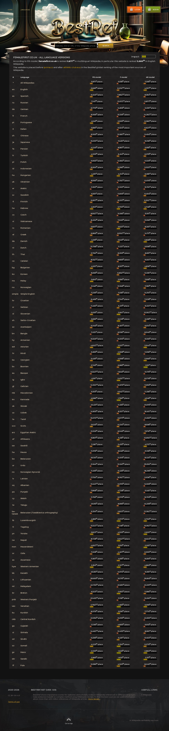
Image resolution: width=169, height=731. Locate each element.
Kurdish (24, 612)
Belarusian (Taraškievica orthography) (39, 512)
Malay (23, 281)
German (24, 109)
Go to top (68, 723)
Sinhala (24, 632)
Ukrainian (25, 182)
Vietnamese (26, 221)
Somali (23, 645)
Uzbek (23, 412)
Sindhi (23, 639)
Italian (23, 129)
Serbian (24, 307)
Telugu (23, 505)
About (54, 10)
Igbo (22, 379)
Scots (23, 426)
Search (105, 46)
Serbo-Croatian (28, 320)
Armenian (25, 340)
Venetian (24, 606)
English (24, 89)
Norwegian (25, 287)
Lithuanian (25, 579)
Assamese (25, 560)
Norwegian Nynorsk (30, 472)
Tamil (23, 419)
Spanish (24, 96)
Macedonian (26, 393)
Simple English (27, 294)
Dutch (23, 248)
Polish (23, 162)
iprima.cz (48, 67)
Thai (22, 254)
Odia (22, 553)
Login (137, 10)
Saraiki (23, 659)
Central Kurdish (28, 619)
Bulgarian (25, 267)
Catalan (24, 261)
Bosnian (24, 366)
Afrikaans (25, 439)
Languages (25, 10)
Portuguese (26, 122)
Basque (24, 373)
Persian (24, 149)
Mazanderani (26, 547)
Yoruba (23, 533)
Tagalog (24, 527)
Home (10, 10)
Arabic (23, 188)
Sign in (156, 10)
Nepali (23, 540)
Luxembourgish (28, 520)
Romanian (25, 228)
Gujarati (24, 626)
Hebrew (24, 208)
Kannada (24, 399)
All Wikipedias (27, 83)
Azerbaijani (25, 327)
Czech (23, 215)
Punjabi (24, 492)
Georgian (25, 360)
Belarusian (25, 459)
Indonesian (26, 168)
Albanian (24, 485)
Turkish (24, 155)
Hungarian (25, 175)
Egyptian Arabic (28, 432)
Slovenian (25, 314)
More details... (94, 699)
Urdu (22, 465)
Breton (23, 593)
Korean (24, 274)
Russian (24, 102)
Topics (40, 10)
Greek (23, 234)
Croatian (24, 300)
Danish (23, 241)
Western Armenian (29, 566)
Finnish (24, 201)
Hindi (23, 353)
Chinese (24, 135)
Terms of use (14, 702)
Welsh (23, 498)
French (23, 116)
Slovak (23, 406)
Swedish (24, 195)
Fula (22, 665)
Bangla (23, 333)
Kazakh (24, 573)
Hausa (23, 452)
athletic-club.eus (72, 67)
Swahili (23, 445)
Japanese (25, 142)
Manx (23, 652)
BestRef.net (38, 690)
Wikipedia (147, 695)
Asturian (24, 347)
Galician (24, 386)
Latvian (24, 478)
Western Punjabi (28, 599)
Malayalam (25, 586)
